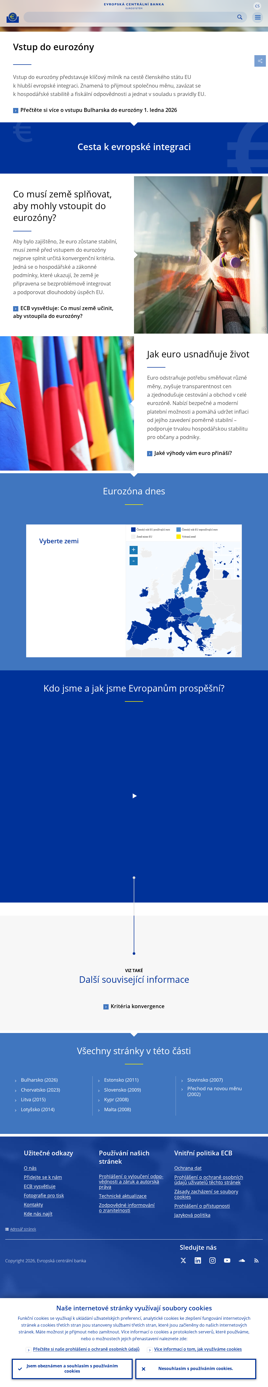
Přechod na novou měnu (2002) (214, 1092)
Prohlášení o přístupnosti (202, 1206)
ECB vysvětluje (39, 1186)
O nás (30, 1168)
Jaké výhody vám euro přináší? (193, 453)
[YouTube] (227, 1260)
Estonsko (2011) (121, 1080)
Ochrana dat (188, 1168)
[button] (257, 6)
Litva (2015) (33, 1100)
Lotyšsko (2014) (37, 1110)
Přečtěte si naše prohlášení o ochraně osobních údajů (86, 1350)
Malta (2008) (117, 1110)
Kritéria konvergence (138, 1006)
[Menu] (257, 17)
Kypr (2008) (116, 1100)
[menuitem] (227, 560)
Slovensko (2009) (122, 1090)
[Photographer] (264, 329)
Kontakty (33, 1205)
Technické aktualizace (123, 1196)
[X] (183, 1260)
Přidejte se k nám (43, 1177)
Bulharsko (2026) (39, 1080)
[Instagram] (212, 1260)
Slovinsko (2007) (205, 1080)
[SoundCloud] (242, 1260)
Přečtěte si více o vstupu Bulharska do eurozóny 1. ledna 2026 (98, 110)
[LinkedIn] (198, 1260)
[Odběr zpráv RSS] (256, 1260)
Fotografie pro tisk (44, 1196)
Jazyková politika (192, 1215)
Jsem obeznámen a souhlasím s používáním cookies (72, 1369)
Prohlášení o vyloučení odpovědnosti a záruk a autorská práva (131, 1182)
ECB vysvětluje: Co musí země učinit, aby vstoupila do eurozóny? (63, 312)
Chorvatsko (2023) (40, 1090)
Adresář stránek (23, 1229)
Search (240, 17)
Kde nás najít (38, 1214)
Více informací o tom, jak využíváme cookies (198, 1350)
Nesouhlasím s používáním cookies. (195, 1369)
